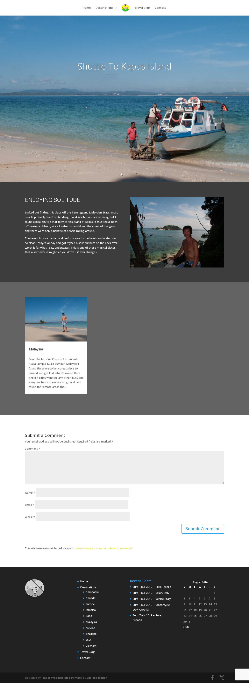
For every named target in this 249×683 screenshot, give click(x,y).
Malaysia (36, 349)
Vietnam (91, 646)
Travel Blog (142, 8)
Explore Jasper (97, 678)
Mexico (90, 628)
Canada (90, 598)
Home (87, 8)
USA (88, 640)
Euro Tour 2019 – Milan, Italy (151, 593)
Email (29, 505)
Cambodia (92, 592)
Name (30, 493)
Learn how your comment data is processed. (103, 548)
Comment (32, 448)
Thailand (91, 634)
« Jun (185, 627)
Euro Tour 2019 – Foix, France (152, 587)
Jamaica (91, 610)
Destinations (104, 8)
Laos (89, 616)
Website (30, 517)
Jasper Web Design (54, 678)
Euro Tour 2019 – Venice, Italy (152, 599)
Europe (90, 604)
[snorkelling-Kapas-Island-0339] (177, 267)
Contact (160, 8)
